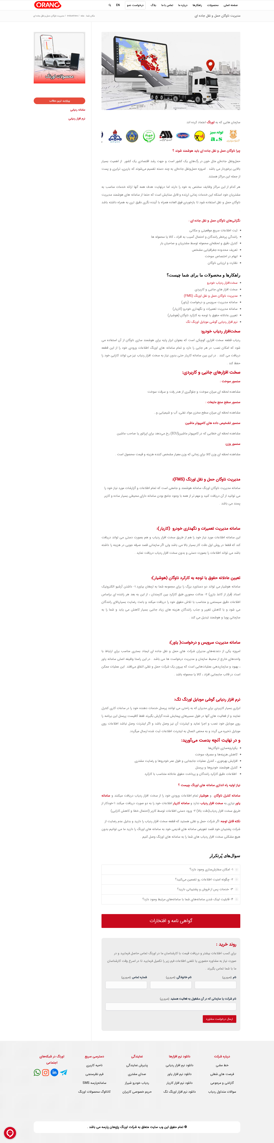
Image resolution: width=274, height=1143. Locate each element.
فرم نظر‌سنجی (94, 1074)
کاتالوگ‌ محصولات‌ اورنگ (94, 1091)
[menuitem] (230, 5)
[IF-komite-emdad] (134, 138)
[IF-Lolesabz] (219, 138)
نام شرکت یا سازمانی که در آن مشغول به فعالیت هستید (198, 999)
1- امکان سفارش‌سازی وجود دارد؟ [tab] (211, 869)
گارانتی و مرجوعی (222, 1082)
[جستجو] (110, 5)
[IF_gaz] (117, 138)
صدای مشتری (137, 1074)
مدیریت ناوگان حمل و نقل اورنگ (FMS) (210, 295)
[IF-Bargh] (202, 138)
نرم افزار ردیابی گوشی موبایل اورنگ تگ (211, 321)
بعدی (231, 136)
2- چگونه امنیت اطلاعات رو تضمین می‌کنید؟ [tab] (204, 879)
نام (229, 977)
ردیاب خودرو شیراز (137, 1082)
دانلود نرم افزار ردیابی (179, 1065)
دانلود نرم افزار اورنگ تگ (179, 1091)
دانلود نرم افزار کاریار (179, 1082)
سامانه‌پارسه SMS (94, 1082)
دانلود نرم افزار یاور (179, 1074)
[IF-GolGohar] (168, 138)
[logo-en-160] (48, 5)
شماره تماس (134, 977)
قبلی (111, 136)
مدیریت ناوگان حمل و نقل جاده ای (217, 15)
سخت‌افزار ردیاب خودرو (222, 282)
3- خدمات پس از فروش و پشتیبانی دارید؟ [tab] (205, 889)
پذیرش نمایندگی (137, 1065)
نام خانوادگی (179, 977)
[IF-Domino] (185, 138)
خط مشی (222, 1065)
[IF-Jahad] (151, 138)
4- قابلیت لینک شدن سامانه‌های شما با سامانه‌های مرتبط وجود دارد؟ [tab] (187, 899)
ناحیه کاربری (94, 1065)
